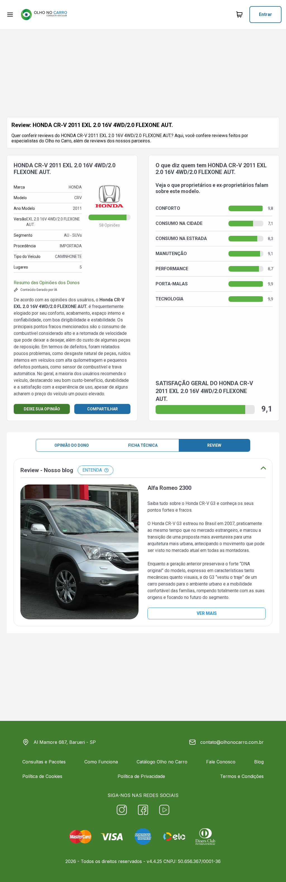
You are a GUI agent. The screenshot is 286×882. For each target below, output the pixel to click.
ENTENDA (92, 470)
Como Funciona (101, 762)
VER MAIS (207, 613)
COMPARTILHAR (102, 409)
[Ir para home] (44, 14)
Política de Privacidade (141, 776)
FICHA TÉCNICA (143, 445)
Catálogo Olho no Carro (162, 762)
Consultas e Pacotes (44, 762)
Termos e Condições (242, 776)
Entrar (265, 14)
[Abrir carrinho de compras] (239, 14)
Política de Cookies (42, 776)
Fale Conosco (220, 762)
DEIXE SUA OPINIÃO (42, 409)
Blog (259, 762)
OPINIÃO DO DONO (71, 445)
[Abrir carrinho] (10, 14)
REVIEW (214, 445)
